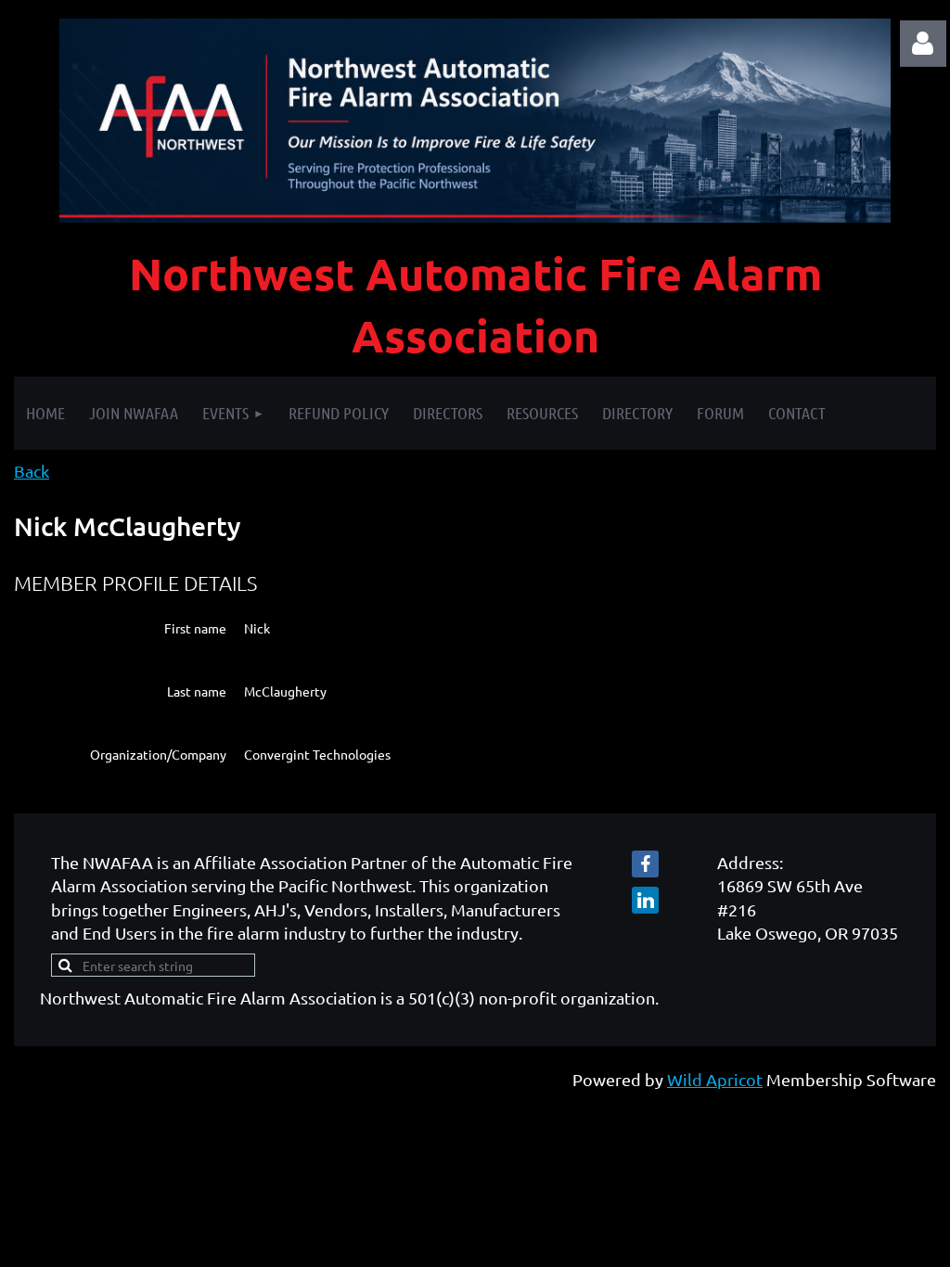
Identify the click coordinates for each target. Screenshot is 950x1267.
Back (31, 470)
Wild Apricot (715, 1079)
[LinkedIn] (645, 900)
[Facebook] (645, 864)
